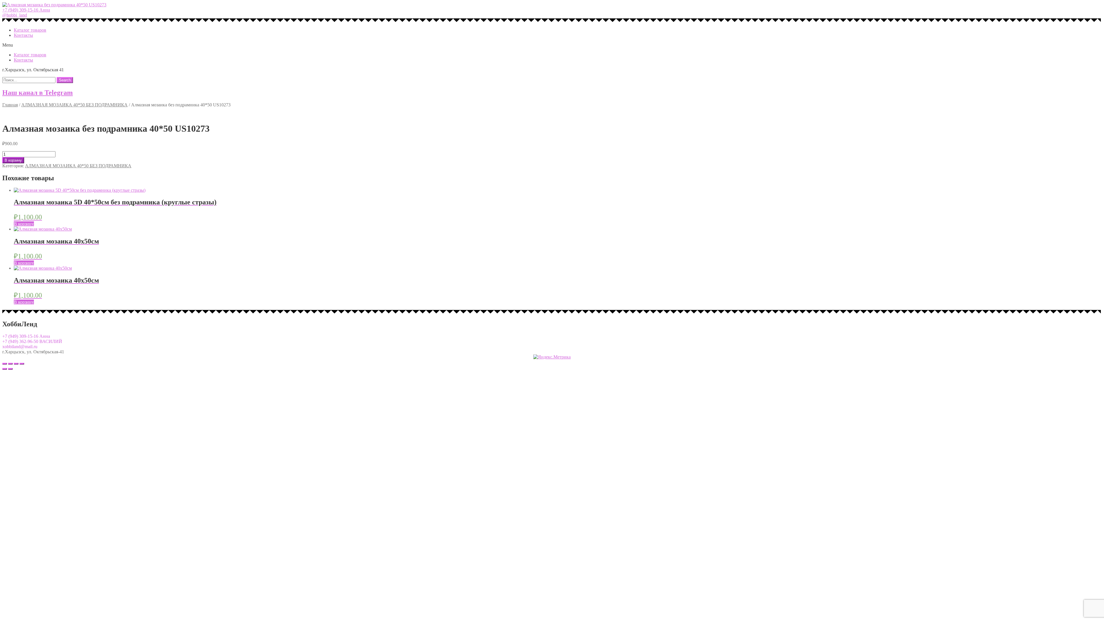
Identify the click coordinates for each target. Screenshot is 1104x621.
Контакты (23, 35)
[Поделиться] (10, 364)
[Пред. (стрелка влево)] (4, 369)
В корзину (13, 160)
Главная (10, 104)
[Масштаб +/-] (22, 364)
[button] (26, 9)
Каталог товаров (30, 30)
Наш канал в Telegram (37, 92)
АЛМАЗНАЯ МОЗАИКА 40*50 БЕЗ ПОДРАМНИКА (74, 104)
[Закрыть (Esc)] (4, 364)
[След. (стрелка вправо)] (10, 369)
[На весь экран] (16, 364)
